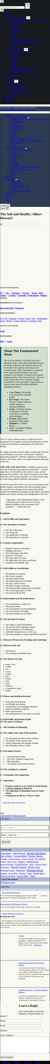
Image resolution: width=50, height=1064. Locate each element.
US (1, 293)
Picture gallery (17, 126)
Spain (34, 293)
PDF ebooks (16, 181)
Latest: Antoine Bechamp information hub (17, 110)
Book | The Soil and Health (22, 169)
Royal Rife (13, 873)
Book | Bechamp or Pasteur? (23, 138)
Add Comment (7, 1035)
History (21, 861)
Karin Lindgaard (7, 864)
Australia (22, 295)
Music (31, 864)
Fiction (3, 859)
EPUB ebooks (17, 184)
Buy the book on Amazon (14, 803)
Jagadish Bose (32, 862)
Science (22, 873)
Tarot (29, 873)
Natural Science (19, 867)
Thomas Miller (23, 876)
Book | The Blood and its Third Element (28, 141)
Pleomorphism (35, 870)
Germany (15, 293)
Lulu (2, 331)
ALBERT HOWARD (14, 148)
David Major (6, 856)
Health (3, 862)
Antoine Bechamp (36, 853)
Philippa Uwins (7, 870)
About (8, 200)
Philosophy (20, 870)
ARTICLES (10, 193)
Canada (12, 295)
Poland (43, 295)
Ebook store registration (21, 191)
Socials (21, 936)
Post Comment (7, 1057)
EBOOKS (9, 179)
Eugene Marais (35, 856)
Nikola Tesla (34, 867)
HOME (8, 114)
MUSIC (8, 195)
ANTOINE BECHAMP (15, 117)
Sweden (3, 298)
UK (7, 293)
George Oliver (14, 859)
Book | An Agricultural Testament (25, 167)
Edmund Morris (20, 856)
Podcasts (14, 133)
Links (13, 145)
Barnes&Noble (7, 308)
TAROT (9, 198)
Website (3, 1030)
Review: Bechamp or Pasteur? (12, 914)
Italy (41, 293)
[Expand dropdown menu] (28, 117)
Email (2, 107)
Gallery (14, 157)
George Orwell (27, 859)
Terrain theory (39, 873)
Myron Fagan (41, 864)
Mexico (24, 321)
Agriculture (5, 815)
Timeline (14, 124)
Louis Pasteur (21, 864)
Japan (3, 295)
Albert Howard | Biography (22, 150)
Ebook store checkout (20, 186)
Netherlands (33, 295)
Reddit (25, 107)
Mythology (4, 867)
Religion (3, 873)
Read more (38, 945)
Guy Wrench (40, 859)
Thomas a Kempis (7, 876)
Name (3, 1021)
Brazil (8, 321)
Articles (14, 131)
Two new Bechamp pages (11, 893)
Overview (15, 188)
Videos (14, 136)
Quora (9, 107)
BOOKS (9, 176)
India (40, 321)
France (26, 293)
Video (32, 876)
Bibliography (16, 129)
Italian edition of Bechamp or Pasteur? (14, 904)
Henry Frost (12, 862)
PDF (2, 341)
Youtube (32, 107)
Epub (9, 341)
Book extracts (16, 143)
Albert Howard (18, 815)
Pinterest (17, 107)
